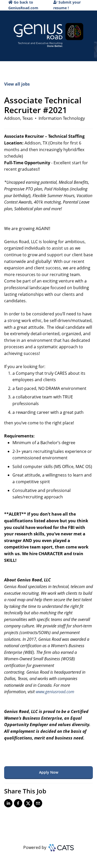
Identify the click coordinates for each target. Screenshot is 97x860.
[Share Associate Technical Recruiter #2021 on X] (28, 804)
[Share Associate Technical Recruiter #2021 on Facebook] (18, 804)
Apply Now (48, 772)
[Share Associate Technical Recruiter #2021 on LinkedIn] (8, 804)
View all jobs (17, 84)
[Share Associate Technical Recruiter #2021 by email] (38, 804)
